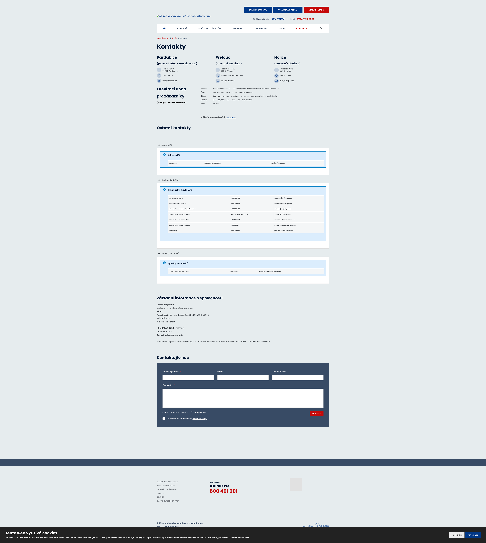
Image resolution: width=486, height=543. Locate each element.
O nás (282, 28)
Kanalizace (262, 28)
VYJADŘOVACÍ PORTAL (167, 489)
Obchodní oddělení (170, 180)
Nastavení (457, 534)
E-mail (221, 371)
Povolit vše (473, 534)
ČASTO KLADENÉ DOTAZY (168, 501)
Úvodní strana (164, 28)
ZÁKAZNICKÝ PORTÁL (166, 485)
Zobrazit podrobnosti (239, 537)
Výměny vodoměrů (170, 253)
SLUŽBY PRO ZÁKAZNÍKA (167, 482)
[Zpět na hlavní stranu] (192, 16)
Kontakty (301, 28)
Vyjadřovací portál (287, 10)
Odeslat (316, 413)
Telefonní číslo (279, 371)
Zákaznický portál (258, 10)
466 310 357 (231, 118)
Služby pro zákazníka (210, 28)
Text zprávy (169, 385)
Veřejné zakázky (316, 10)
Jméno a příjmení (172, 371)
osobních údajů (200, 418)
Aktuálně (182, 28)
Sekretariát (166, 145)
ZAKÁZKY (161, 493)
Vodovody (239, 28)
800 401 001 (223, 491)
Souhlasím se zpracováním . (187, 418)
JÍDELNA (160, 497)
